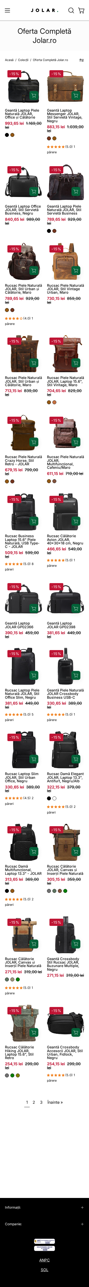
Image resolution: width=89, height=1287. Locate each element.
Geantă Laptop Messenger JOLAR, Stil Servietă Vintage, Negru (64, 116)
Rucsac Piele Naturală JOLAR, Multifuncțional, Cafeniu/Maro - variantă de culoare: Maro (49, 481)
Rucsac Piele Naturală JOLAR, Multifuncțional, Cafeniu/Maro (65, 462)
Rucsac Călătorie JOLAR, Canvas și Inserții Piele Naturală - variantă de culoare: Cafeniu (60, 891)
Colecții (23, 60)
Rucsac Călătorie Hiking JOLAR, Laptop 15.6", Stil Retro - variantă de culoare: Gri (7, 1075)
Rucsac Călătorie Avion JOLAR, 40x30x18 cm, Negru (65, 539)
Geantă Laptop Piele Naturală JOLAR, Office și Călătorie (22, 114)
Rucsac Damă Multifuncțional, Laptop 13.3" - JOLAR (23, 870)
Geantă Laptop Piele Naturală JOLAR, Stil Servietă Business (64, 210)
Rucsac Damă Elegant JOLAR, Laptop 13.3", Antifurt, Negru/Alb (65, 777)
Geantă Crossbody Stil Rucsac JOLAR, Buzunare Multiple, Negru (63, 964)
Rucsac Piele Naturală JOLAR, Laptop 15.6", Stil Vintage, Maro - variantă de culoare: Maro (49, 402)
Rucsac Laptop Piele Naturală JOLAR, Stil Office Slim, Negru (22, 694)
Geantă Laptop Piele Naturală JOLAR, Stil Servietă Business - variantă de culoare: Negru (49, 231)
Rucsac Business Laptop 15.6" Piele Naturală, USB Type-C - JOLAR (22, 541)
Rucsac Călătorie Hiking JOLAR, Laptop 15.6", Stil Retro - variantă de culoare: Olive (18, 1075)
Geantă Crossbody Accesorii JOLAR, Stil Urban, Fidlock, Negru (65, 1052)
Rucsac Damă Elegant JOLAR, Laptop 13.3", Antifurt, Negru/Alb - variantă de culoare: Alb (54, 798)
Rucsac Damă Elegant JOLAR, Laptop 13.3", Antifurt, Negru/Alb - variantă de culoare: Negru (49, 798)
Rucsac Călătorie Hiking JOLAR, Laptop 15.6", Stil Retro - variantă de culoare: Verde (12, 1075)
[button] (70, 10)
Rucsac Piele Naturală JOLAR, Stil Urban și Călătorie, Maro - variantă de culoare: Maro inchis (12, 310)
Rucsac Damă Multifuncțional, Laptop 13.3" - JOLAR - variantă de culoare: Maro (12, 891)
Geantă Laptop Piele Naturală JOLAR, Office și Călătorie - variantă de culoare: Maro (12, 135)
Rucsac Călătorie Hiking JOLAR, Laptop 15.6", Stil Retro (19, 1052)
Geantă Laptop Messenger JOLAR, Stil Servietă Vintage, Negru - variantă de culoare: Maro (54, 138)
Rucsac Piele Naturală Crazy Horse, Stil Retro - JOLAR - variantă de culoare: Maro (7, 481)
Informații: (13, 1207)
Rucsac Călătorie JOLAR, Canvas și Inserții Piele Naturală (65, 870)
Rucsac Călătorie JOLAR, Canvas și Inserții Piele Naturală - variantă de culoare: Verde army (54, 891)
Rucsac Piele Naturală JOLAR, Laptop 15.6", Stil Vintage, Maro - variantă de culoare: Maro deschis (54, 402)
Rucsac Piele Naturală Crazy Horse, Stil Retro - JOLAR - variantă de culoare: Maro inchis (12, 481)
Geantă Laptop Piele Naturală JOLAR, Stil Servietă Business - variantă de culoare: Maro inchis (54, 231)
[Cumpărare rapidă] (33, 95)
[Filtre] (81, 60)
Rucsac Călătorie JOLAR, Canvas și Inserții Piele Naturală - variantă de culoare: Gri (49, 891)
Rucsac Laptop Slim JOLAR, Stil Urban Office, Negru (22, 777)
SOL (44, 1269)
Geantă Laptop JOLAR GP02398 (61, 625)
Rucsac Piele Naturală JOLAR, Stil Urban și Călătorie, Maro (23, 289)
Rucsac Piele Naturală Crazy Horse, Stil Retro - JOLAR (23, 460)
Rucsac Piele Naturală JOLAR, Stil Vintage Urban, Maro (65, 289)
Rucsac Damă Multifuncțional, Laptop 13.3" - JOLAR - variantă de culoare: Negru (7, 891)
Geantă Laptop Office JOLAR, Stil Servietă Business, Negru (23, 210)
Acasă (9, 60)
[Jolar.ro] (44, 10)
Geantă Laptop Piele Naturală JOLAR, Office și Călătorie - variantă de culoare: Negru (7, 135)
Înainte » (55, 1102)
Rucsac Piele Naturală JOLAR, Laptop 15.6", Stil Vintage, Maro (65, 381)
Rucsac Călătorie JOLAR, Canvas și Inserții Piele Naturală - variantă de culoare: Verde (65, 891)
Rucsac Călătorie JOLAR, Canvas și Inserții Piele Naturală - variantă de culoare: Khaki (12, 979)
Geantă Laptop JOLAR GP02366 (19, 625)
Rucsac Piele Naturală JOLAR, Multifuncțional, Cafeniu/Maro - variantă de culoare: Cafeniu (54, 481)
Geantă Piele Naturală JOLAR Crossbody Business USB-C (65, 694)
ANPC (44, 1260)
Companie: (13, 1224)
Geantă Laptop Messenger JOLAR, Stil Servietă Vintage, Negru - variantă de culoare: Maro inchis (49, 138)
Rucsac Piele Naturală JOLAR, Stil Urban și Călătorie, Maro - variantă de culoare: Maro (7, 310)
